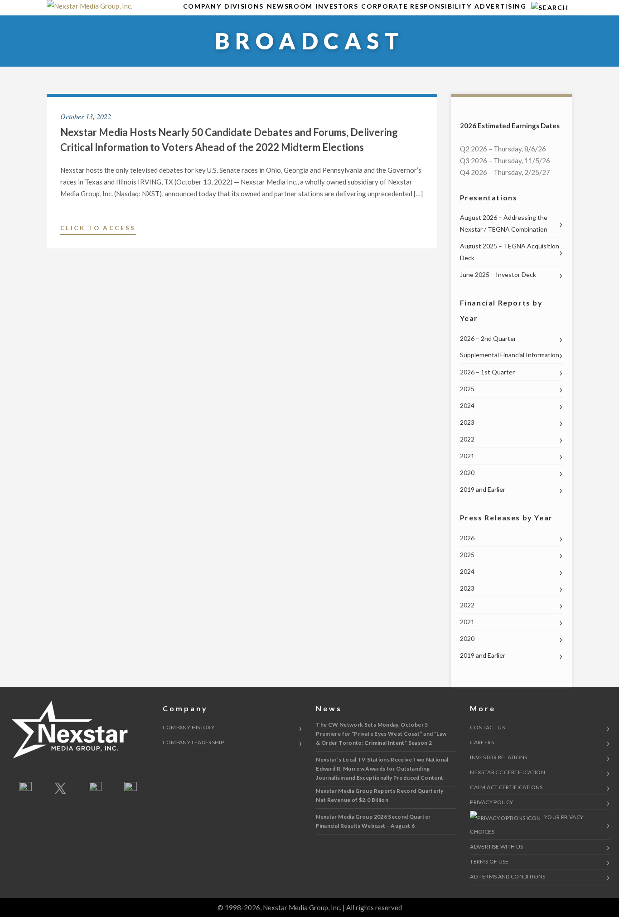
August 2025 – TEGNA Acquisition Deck (509, 252)
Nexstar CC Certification (507, 772)
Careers (482, 742)
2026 (467, 538)
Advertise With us (496, 846)
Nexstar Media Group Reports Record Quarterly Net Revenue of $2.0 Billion (379, 795)
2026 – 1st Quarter (487, 372)
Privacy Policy (491, 802)
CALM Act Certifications (506, 787)
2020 (467, 472)
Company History (188, 727)
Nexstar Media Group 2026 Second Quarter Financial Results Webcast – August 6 (373, 821)
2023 (467, 422)
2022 (467, 439)
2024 (467, 405)
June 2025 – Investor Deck (498, 274)
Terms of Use (489, 861)
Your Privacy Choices (526, 824)
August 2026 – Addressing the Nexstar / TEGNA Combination (503, 223)
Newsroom (290, 6)
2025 (467, 389)
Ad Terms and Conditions (507, 876)
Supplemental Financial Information (509, 355)
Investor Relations (498, 757)
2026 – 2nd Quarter (488, 338)
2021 (467, 456)
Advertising (500, 6)
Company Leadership (193, 742)
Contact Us (487, 727)
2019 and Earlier (482, 489)
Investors (337, 6)
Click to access (98, 229)
